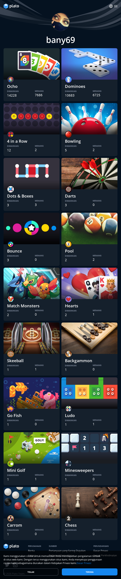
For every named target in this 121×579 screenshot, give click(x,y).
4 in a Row (17, 141)
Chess (71, 525)
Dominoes (75, 86)
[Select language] (111, 6)
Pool (69, 251)
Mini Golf (16, 470)
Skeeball (15, 360)
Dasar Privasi (84, 563)
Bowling (73, 141)
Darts (70, 196)
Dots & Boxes (20, 196)
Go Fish (14, 415)
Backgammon (78, 360)
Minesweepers (79, 470)
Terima (90, 572)
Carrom (14, 525)
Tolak (30, 572)
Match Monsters (23, 306)
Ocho (12, 86)
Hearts (71, 306)
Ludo (70, 415)
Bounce (14, 251)
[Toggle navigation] (115, 6)
